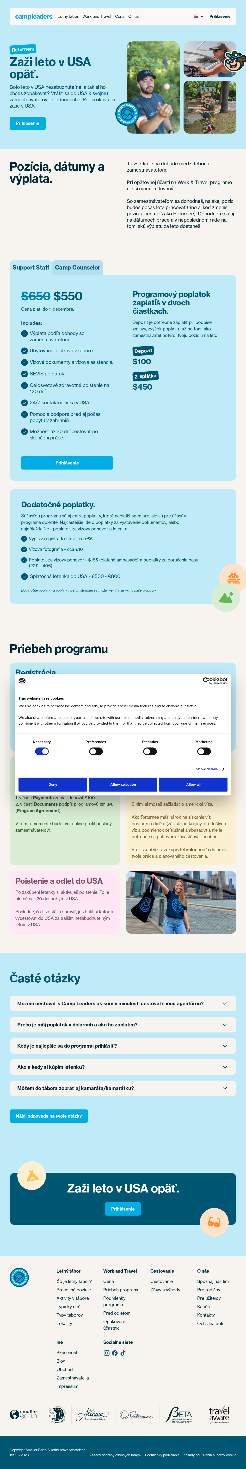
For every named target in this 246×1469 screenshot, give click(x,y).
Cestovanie (161, 1281)
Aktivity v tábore (72, 1298)
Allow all (193, 784)
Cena (119, 16)
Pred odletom (116, 1313)
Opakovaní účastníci (114, 1325)
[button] (68, 16)
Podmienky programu (114, 1301)
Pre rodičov (208, 1289)
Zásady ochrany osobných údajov (115, 1455)
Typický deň (68, 1306)
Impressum (67, 1386)
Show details (207, 769)
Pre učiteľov (209, 1298)
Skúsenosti (67, 1352)
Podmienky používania (162, 1455)
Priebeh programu (121, 1289)
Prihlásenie (220, 16)
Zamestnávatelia (72, 1377)
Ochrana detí (210, 1323)
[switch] (96, 751)
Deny (53, 784)
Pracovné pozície (73, 1289)
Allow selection (123, 784)
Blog (61, 1361)
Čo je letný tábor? (74, 1281)
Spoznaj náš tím (213, 1281)
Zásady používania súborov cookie (209, 1455)
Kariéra (204, 1306)
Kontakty (206, 1315)
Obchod (64, 1369)
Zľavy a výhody (165, 1289)
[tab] (31, 267)
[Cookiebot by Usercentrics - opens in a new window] (206, 680)
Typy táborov (69, 1315)
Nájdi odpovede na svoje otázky (49, 1116)
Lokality (64, 1323)
